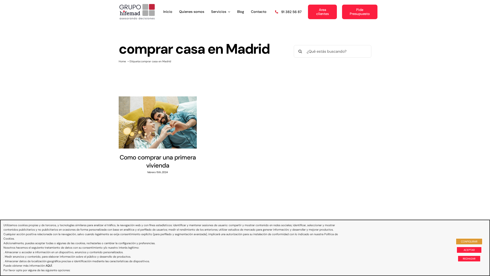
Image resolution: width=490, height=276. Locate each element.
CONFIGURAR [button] (469, 241)
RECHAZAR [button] (469, 258)
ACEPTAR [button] (469, 250)
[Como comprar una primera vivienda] (158, 122)
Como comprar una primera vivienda (158, 161)
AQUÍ (49, 266)
